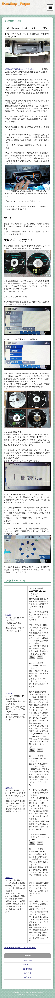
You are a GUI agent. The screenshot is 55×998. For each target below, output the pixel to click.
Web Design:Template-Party (27, 995)
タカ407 (8, 694)
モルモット (27, 965)
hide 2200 (9, 615)
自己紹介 (27, 977)
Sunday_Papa (24, 992)
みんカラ (27, 973)
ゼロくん (8, 788)
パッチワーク (27, 960)
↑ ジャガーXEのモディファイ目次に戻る (20, 948)
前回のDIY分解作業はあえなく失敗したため (22, 69)
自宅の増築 (27, 969)
